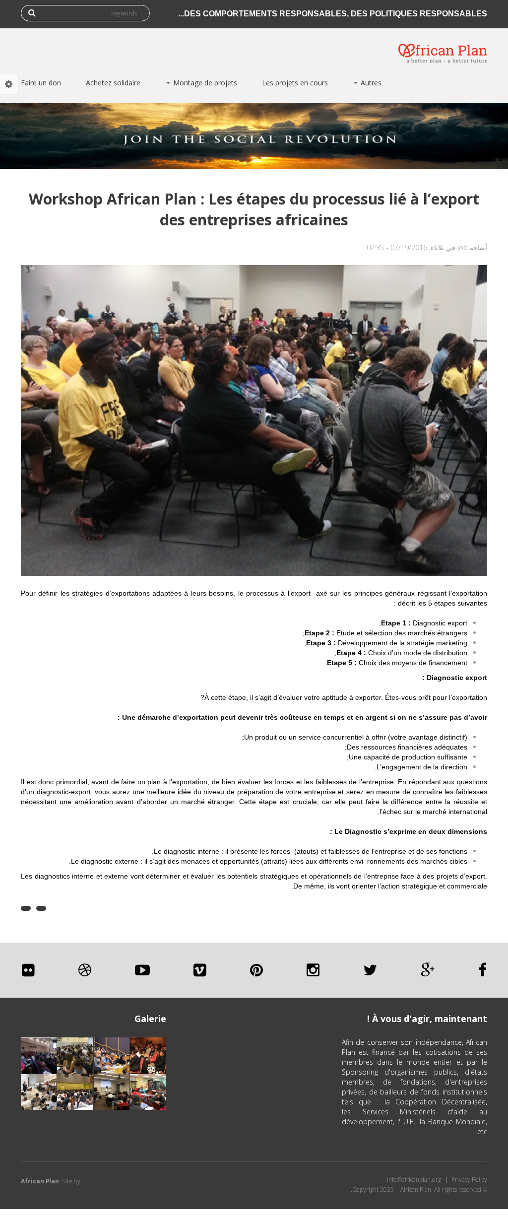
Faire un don (41, 82)
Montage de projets (204, 82)
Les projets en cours (295, 82)
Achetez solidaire (113, 82)
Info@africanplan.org (414, 1180)
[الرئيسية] (442, 45)
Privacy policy (469, 1180)
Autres (370, 82)
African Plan (40, 1181)
